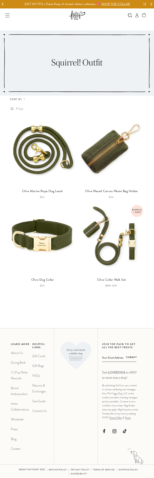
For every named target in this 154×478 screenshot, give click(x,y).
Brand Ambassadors (19, 391)
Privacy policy (80, 470)
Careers (15, 448)
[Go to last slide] (2, 4)
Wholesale (17, 419)
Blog (13, 439)
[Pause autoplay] (145, 4)
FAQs (36, 375)
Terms (128, 417)
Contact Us (39, 411)
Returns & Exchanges (39, 388)
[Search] (130, 15)
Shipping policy (128, 470)
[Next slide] (151, 4)
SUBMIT (131, 357)
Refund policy (58, 470)
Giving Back (18, 362)
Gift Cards (38, 356)
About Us (17, 353)
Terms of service (104, 470)
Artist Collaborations (20, 406)
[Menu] (7, 15)
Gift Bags (38, 365)
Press (14, 429)
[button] (144, 15)
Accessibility (79, 474)
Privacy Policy (115, 417)
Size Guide (39, 401)
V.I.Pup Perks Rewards (19, 375)
